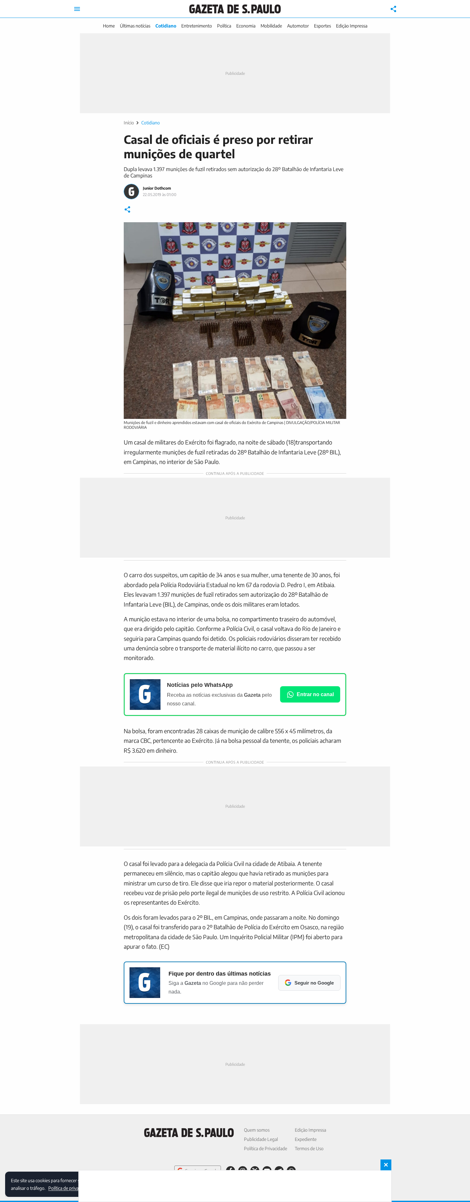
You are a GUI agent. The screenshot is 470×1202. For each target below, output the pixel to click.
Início (129, 122)
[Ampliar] (338, 230)
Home (109, 25)
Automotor (298, 25)
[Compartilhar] (393, 9)
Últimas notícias (135, 25)
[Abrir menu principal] (77, 8)
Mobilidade (271, 25)
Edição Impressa (351, 25)
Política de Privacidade (265, 1148)
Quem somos (257, 1130)
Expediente (306, 1139)
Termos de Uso (309, 1148)
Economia (245, 25)
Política (224, 25)
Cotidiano (165, 25)
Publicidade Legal (261, 1139)
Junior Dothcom (157, 188)
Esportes (322, 25)
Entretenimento (196, 25)
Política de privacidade (69, 1187)
